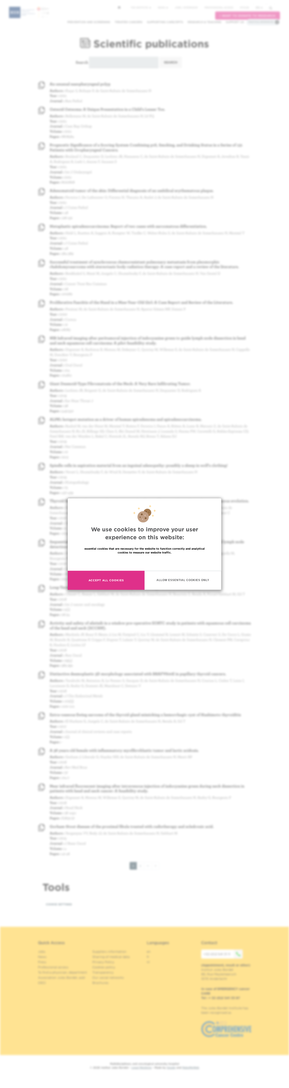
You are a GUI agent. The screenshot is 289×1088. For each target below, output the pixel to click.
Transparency (103, 972)
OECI (42, 983)
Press (42, 962)
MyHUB (244, 7)
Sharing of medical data (111, 957)
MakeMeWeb (190, 1067)
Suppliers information (109, 951)
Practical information (261, 22)
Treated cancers (128, 22)
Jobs (41, 951)
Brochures (100, 983)
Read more (144, 562)
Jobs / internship (186, 7)
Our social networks (108, 977)
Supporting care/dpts (165, 22)
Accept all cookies (106, 580)
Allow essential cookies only (182, 580)
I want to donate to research (247, 15)
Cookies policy (103, 967)
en (258, 7)
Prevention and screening (88, 22)
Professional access (219, 7)
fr (148, 957)
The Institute (140, 7)
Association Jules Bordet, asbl (61, 977)
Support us (235, 22)
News (162, 7)
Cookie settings (59, 904)
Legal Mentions (141, 1067)
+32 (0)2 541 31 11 (216, 954)
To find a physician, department (62, 972)
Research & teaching (204, 22)
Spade (171, 1067)
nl (148, 962)
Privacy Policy (103, 962)
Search (82, 62)
